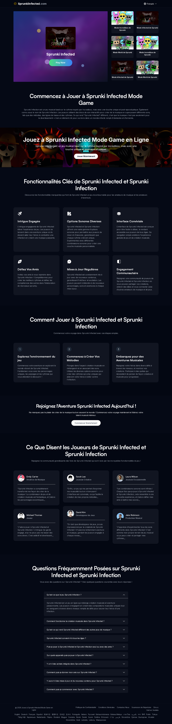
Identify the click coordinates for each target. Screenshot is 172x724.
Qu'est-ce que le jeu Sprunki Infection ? (64, 595)
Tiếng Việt (21, 717)
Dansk (84, 717)
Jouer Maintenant (86, 156)
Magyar (64, 717)
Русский (91, 714)
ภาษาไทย (126, 714)
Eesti (78, 720)
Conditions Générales (106, 707)
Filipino (49, 717)
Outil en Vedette (152, 710)
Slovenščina (70, 720)
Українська (31, 717)
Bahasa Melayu (116, 714)
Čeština (97, 717)
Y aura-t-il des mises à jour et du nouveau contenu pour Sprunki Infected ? (80, 681)
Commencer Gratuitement (86, 423)
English (17, 714)
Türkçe (154, 714)
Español (40, 714)
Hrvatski (151, 717)
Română (57, 717)
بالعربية (134, 714)
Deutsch (24, 714)
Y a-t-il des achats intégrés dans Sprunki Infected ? (69, 664)
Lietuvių (92, 720)
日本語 (62, 714)
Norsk (78, 717)
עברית (112, 717)
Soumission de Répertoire (141, 707)
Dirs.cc (156, 707)
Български (143, 717)
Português (76, 714)
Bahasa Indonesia (102, 714)
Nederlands (41, 717)
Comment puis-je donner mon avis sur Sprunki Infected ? (72, 672)
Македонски (101, 720)
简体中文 (47, 714)
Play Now (60, 62)
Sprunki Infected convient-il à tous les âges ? (66, 638)
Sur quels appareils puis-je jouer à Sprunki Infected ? (70, 655)
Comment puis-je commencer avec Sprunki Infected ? (70, 689)
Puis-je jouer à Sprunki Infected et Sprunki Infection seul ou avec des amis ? (80, 647)
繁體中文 (55, 714)
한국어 (68, 714)
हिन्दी (143, 714)
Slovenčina (126, 717)
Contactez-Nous (123, 707)
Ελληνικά (104, 717)
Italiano (84, 714)
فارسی (117, 717)
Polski (148, 714)
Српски (134, 717)
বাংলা (139, 714)
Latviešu (84, 720)
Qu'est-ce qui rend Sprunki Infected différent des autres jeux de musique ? (79, 630)
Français (32, 714)
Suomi (90, 717)
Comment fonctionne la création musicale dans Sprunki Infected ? (75, 621)
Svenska (71, 717)
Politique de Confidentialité (86, 707)
